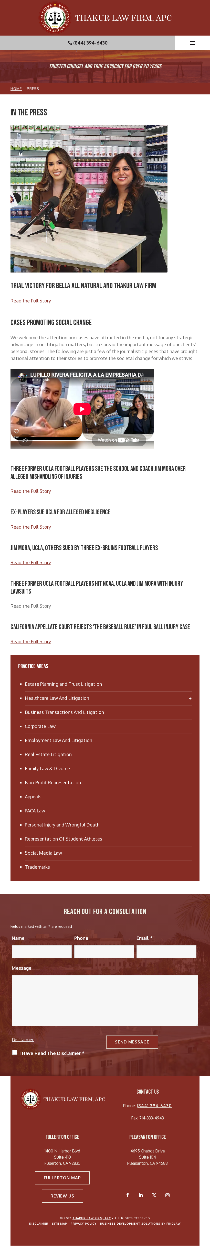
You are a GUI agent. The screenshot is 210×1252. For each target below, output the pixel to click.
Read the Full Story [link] (30, 300)
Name (18, 938)
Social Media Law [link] (43, 853)
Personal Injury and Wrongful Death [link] (62, 825)
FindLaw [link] (173, 1223)
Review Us (62, 1196)
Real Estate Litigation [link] (48, 754)
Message (22, 968)
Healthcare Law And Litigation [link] (57, 698)
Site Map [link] (59, 1223)
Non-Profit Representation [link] (53, 782)
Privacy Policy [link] (84, 1223)
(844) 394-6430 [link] (90, 43)
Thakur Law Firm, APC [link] (91, 1218)
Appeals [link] (33, 796)
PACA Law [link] (35, 810)
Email (144, 938)
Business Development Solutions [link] (130, 1223)
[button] (192, 43)
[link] (105, 17)
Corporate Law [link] (40, 726)
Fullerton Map (62, 1177)
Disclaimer (23, 1039)
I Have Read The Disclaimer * (52, 1053)
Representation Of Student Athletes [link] (63, 839)
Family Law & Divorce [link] (47, 768)
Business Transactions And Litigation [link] (64, 712)
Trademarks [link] (37, 867)
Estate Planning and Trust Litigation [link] (63, 684)
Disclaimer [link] (38, 1223)
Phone (81, 938)
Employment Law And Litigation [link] (58, 740)
